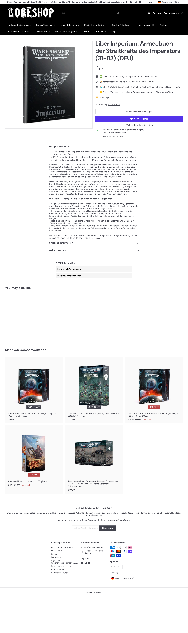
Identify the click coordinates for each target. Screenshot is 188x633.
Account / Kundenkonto (62, 547)
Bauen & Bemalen (68, 25)
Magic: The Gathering (94, 25)
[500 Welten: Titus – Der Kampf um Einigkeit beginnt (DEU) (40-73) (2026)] (34, 390)
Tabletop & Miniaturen (18, 25)
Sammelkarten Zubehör (19, 31)
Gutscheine (101, 31)
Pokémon (164, 25)
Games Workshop (44, 25)
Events (87, 31)
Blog (113, 31)
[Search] (118, 13)
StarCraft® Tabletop (121, 25)
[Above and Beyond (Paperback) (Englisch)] (34, 457)
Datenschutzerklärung (61, 566)
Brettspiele (42, 31)
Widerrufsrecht (58, 569)
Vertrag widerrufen (59, 573)
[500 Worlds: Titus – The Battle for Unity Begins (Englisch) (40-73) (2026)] (154, 390)
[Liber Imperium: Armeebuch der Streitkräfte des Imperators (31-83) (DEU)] (19, 317)
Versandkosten (114, 104)
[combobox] (90, 13)
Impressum (56, 557)
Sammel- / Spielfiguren (66, 31)
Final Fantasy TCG (146, 25)
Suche (54, 554)
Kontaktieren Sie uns (60, 550)
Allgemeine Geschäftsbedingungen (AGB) (64, 561)
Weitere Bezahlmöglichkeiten (139, 125)
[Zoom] (48, 84)
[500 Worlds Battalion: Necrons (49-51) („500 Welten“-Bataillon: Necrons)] (94, 390)
